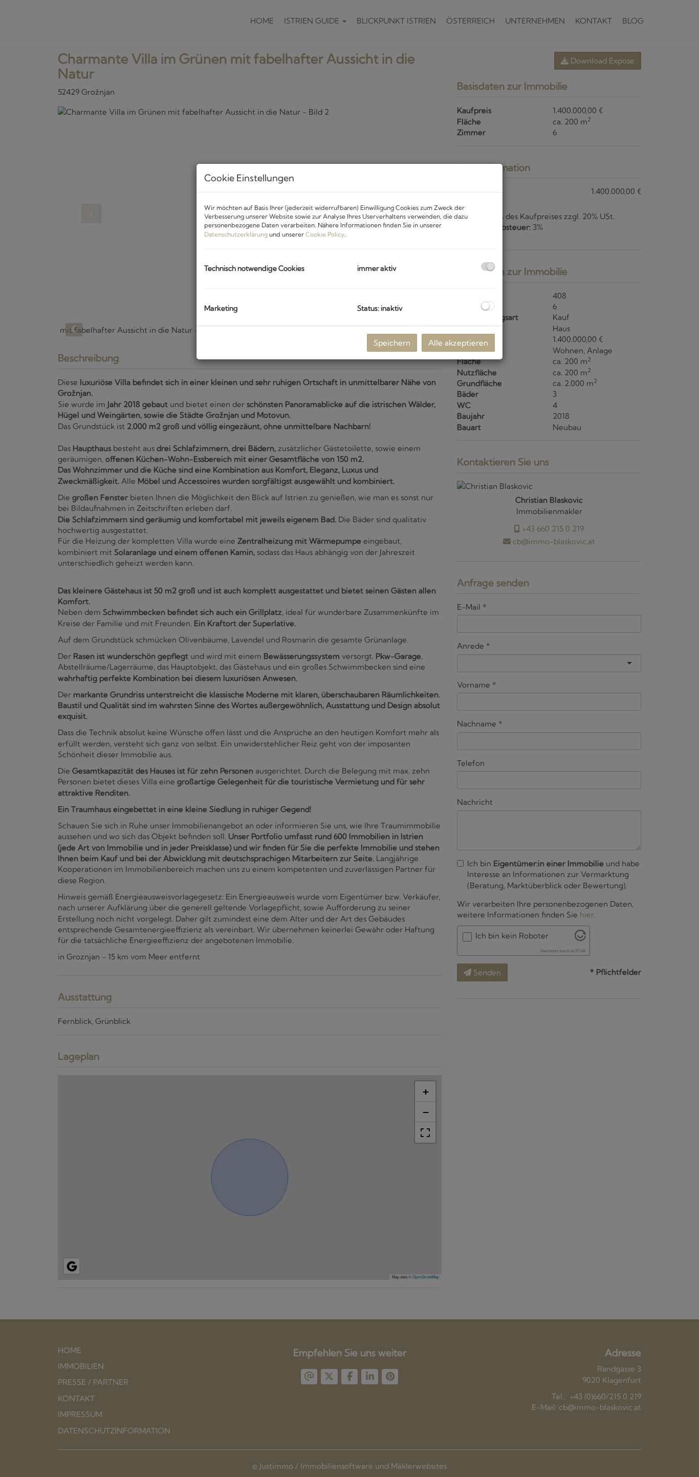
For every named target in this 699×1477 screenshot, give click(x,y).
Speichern (392, 343)
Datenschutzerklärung (236, 234)
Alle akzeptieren (458, 343)
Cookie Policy (324, 234)
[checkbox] (488, 266)
